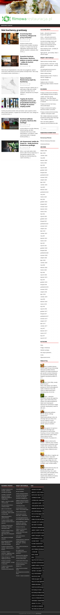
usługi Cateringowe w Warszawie (39, 598)
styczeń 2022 (43, 216)
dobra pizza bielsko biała (37, 519)
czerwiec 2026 (43, 155)
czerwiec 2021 (43, 233)
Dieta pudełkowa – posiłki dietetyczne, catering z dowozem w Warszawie (21, 523)
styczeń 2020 (43, 274)
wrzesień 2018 (43, 289)
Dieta (41, 345)
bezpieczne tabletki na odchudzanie (40, 495)
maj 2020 (42, 265)
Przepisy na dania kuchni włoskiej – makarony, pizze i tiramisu (7, 548)
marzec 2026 (43, 162)
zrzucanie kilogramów (37, 606)
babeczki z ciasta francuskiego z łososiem (42, 492)
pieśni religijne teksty (37, 579)
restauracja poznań (36, 589)
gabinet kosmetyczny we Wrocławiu (40, 530)
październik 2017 (44, 316)
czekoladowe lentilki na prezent (39, 505)
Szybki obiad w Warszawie (22, 560)
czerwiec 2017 (43, 326)
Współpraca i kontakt (6, 25)
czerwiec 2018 (43, 296)
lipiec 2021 (42, 231)
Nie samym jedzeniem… (46, 352)
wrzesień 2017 (43, 318)
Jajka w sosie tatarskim (6, 508)
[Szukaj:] (49, 128)
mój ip (32, 557)
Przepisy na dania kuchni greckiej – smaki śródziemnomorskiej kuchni (7, 567)
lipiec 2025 (42, 182)
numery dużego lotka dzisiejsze (39, 565)
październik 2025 (44, 175)
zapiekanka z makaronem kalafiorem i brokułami (43, 600)
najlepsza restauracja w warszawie (40, 560)
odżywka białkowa (36, 568)
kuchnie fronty (35, 541)
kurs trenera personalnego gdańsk (40, 549)
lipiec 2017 (42, 323)
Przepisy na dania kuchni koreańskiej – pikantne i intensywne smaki (7, 527)
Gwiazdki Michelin (44, 79)
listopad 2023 (43, 204)
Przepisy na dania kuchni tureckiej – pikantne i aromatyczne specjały (7, 491)
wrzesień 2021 (43, 226)
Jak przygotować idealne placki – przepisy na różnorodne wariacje (6, 543)
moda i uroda (34, 554)
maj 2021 (42, 236)
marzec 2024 (43, 197)
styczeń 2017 (43, 338)
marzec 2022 (43, 211)
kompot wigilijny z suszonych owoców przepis (43, 535)
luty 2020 (42, 272)
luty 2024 (42, 199)
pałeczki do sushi (35, 576)
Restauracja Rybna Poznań (38, 592)
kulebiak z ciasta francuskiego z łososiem (42, 546)
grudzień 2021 (43, 218)
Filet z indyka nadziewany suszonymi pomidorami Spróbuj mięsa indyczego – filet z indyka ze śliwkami (49, 117)
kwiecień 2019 (43, 277)
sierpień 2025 (43, 180)
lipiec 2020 (42, 260)
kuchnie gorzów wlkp (37, 543)
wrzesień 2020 (43, 255)
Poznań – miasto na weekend (22, 575)
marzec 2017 (43, 333)
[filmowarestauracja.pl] (30, 13)
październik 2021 (44, 223)
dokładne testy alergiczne (38, 522)
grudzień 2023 (43, 201)
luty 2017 (42, 335)
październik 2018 (44, 287)
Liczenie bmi (34, 552)
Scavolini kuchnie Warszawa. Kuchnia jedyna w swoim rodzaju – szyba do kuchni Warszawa (29, 60)
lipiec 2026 (42, 153)
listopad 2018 (43, 284)
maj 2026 (42, 158)
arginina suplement (36, 489)
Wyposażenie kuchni (45, 357)
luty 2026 (42, 165)
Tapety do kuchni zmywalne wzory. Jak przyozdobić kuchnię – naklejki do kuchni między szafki (28, 102)
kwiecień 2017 (43, 330)
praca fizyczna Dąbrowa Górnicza (40, 581)
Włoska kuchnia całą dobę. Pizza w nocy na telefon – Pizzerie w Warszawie (22, 557)
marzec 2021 (43, 240)
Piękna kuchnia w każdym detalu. (48, 61)
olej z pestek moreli (36, 573)
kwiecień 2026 (43, 160)
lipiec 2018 (42, 294)
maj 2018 (42, 299)
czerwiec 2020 (43, 262)
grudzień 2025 (43, 170)
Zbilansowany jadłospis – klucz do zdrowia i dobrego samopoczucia (48, 414)
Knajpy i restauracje (45, 347)
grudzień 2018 (43, 282)
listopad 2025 (43, 172)
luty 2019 (42, 279)
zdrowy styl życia (36, 603)
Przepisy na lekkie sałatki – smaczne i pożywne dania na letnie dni (7, 521)
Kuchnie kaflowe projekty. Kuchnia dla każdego (28, 121)
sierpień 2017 (43, 321)
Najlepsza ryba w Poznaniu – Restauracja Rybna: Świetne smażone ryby (49, 83)
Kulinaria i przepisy (44, 350)
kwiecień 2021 (43, 238)
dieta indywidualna (36, 511)
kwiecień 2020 (43, 267)
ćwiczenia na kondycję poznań (39, 608)
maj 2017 (42, 328)
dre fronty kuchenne (36, 524)
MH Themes (38, 613)
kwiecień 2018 (43, 301)
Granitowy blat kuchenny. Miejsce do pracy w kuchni (28, 36)
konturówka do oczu (37, 538)
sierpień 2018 (43, 292)
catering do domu (36, 497)
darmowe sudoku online (37, 508)
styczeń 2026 (43, 167)
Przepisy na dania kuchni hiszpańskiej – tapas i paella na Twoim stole (7, 512)
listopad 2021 (43, 221)
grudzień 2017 (43, 311)
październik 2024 (44, 192)
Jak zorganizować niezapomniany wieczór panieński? (21, 552)
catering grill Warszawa (37, 500)
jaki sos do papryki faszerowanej (39, 533)
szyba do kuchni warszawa (38, 595)
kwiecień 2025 (43, 189)
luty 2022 (42, 214)
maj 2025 (42, 187)
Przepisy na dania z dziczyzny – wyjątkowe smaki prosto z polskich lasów (7, 553)
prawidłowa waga (36, 584)
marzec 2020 (43, 270)
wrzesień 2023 (43, 206)
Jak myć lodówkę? (20, 491)
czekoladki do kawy (36, 503)
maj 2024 (42, 194)
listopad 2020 (43, 250)
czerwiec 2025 (43, 184)
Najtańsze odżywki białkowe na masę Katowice (43, 562)
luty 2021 (42, 243)
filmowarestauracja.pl (25, 41)
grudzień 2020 (43, 248)
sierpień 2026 (43, 150)
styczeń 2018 (43, 309)
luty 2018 (42, 306)
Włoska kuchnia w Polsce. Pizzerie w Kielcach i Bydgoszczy (21, 564)
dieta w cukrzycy (35, 516)
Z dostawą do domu (20, 505)
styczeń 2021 (43, 245)
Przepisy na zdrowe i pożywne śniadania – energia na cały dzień (7, 562)
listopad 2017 (43, 313)
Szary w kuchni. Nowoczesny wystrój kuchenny (27, 80)
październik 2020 (44, 253)
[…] (24, 51)
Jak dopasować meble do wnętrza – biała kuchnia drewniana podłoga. (29, 143)
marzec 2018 (43, 304)
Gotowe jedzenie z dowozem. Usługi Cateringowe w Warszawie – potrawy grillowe (49, 65)
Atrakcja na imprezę (20, 526)
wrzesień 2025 (43, 177)
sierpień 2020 (43, 257)
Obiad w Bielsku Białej (45, 73)
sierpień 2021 (43, 228)
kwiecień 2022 (43, 209)
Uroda (41, 355)
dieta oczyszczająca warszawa (39, 514)
